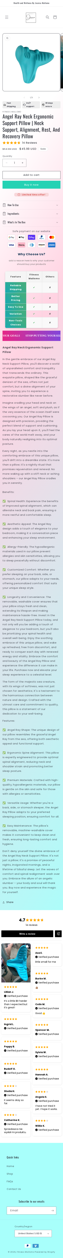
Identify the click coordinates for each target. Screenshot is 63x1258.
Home (10, 1166)
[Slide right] (39, 97)
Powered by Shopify (45, 1252)
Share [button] (10, 902)
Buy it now (31, 184)
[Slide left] (24, 97)
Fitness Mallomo (25, 1252)
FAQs (10, 1181)
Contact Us (14, 1189)
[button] (6, 17)
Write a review (27, 933)
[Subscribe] (52, 1211)
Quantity (7, 156)
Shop (10, 1174)
